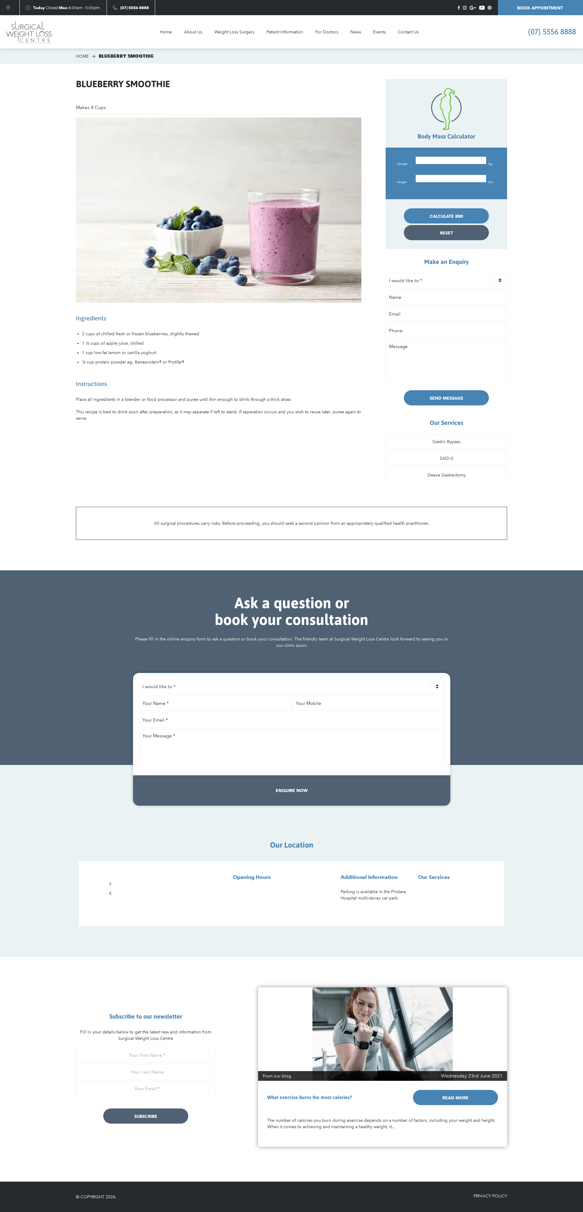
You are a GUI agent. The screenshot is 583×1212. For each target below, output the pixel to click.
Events (379, 32)
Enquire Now (292, 790)
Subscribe (145, 1116)
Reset (446, 232)
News (355, 32)
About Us (193, 32)
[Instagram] (465, 8)
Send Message (446, 398)
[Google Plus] (473, 8)
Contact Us (408, 32)
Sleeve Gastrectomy (446, 475)
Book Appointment (540, 7)
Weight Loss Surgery (234, 32)
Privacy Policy (490, 1196)
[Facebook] (459, 8)
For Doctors (326, 32)
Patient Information (285, 32)
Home (166, 32)
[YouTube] (482, 8)
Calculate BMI (446, 216)
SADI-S (446, 458)
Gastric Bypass (446, 441)
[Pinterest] (490, 8)
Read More (455, 1097)
